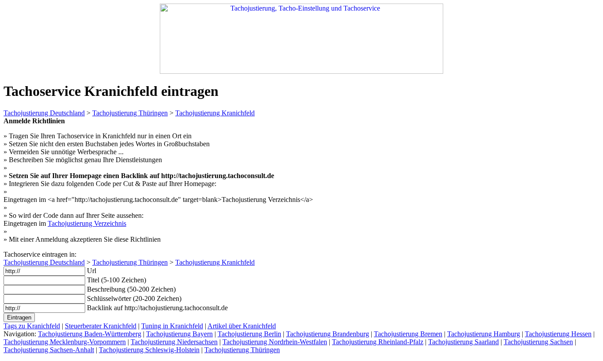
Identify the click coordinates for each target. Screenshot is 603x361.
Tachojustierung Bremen (408, 334)
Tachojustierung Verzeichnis (87, 223)
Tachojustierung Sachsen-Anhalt (49, 349)
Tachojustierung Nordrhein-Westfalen (274, 342)
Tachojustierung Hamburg (483, 334)
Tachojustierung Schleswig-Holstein (149, 349)
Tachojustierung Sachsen (538, 342)
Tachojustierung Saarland (463, 342)
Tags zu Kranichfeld (32, 326)
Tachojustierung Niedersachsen (174, 342)
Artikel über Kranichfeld (241, 326)
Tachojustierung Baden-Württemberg (89, 334)
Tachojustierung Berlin (249, 334)
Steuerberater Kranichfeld (100, 326)
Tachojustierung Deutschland (44, 113)
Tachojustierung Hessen (558, 334)
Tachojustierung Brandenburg (327, 334)
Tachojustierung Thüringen (130, 113)
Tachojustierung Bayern (179, 334)
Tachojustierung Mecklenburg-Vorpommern (65, 342)
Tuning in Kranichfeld (172, 326)
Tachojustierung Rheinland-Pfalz (377, 342)
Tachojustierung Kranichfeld (215, 113)
